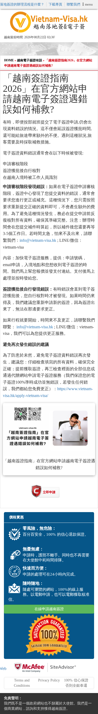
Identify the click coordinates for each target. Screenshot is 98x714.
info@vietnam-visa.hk (38, 240)
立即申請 (49, 492)
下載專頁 (55, 4)
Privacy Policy (49, 680)
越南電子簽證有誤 (29, 60)
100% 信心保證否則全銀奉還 (76, 683)
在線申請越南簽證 (49, 609)
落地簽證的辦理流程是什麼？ (22, 4)
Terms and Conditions (22, 683)
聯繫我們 (73, 4)
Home (9, 60)
